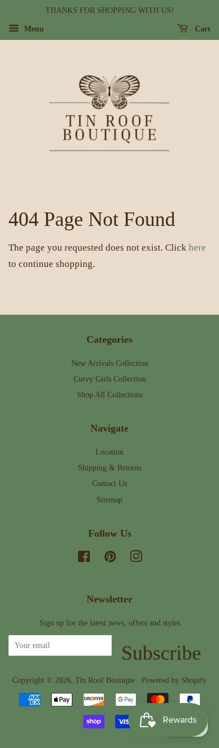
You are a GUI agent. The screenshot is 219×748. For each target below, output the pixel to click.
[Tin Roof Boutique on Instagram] (136, 558)
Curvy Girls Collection (110, 378)
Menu (33, 29)
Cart (202, 29)
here (197, 247)
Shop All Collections (110, 394)
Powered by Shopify (174, 680)
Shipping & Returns (110, 467)
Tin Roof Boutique (106, 680)
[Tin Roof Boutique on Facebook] (83, 558)
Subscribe (161, 649)
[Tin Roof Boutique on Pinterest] (110, 558)
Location (109, 451)
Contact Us (109, 483)
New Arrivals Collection (109, 363)
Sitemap (109, 499)
